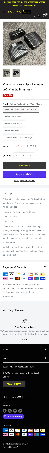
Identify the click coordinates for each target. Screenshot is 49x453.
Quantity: (7, 155)
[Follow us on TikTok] (20, 411)
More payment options (24, 180)
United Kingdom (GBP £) (13, 397)
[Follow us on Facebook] (5, 411)
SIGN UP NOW (14, 384)
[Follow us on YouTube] (15, 411)
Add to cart (24, 165)
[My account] (38, 15)
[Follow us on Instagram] (10, 411)
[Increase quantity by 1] (31, 155)
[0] (44, 15)
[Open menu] (4, 12)
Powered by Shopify (10, 447)
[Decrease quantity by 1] (16, 155)
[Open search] (33, 15)
